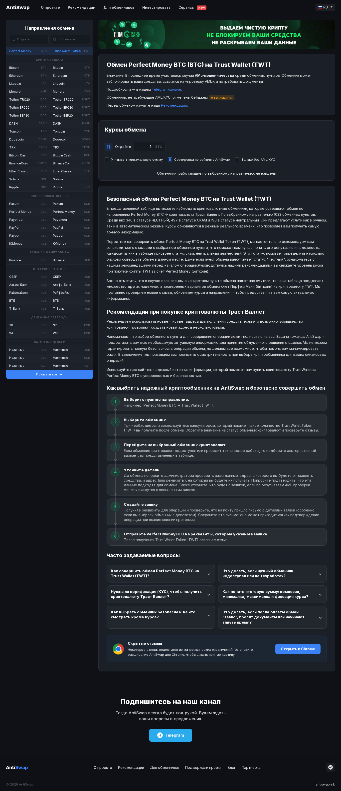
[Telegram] (330, 767)
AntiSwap (17, 7)
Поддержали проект (203, 767)
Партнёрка (251, 767)
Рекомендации (81, 7)
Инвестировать (156, 7)
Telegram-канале (166, 89)
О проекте (50, 7)
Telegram (174, 735)
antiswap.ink (325, 784)
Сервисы (191, 7)
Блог (232, 767)
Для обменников (118, 7)
